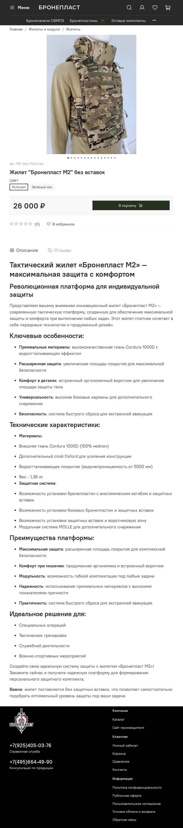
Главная (16, 29)
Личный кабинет (125, 745)
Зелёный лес (42, 187)
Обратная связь (124, 820)
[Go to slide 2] (71, 158)
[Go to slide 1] (68, 158)
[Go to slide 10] (98, 158)
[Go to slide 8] (91, 158)
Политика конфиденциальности (137, 787)
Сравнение (120, 761)
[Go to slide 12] (105, 158)
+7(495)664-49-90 (31, 762)
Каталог (118, 719)
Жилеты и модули (44, 29)
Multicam (19, 187)
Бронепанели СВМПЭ (45, 20)
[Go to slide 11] (101, 158)
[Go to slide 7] (88, 158)
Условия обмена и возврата (133, 811)
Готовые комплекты (129, 20)
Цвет (14, 180)
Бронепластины (83, 20)
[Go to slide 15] (115, 158)
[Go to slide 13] (108, 158)
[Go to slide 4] (78, 158)
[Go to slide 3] (75, 158)
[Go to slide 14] (111, 158)
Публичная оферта (126, 795)
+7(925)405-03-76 (30, 745)
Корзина (119, 753)
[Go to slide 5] (81, 158)
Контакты (119, 769)
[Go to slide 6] (85, 158)
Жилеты (73, 29)
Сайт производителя (128, 727)
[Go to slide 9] (95, 158)
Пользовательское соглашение (136, 804)
